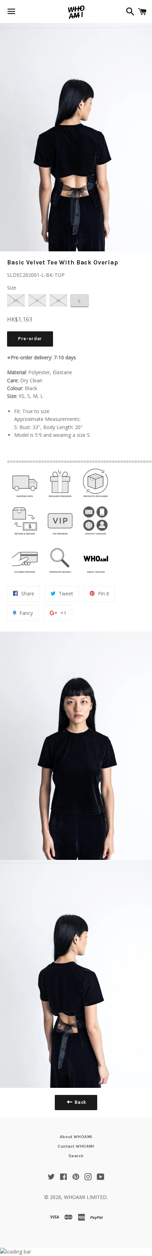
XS (16, 300)
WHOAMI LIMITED (85, 1197)
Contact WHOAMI (76, 1146)
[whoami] (24, 499)
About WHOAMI (76, 1136)
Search (76, 1155)
